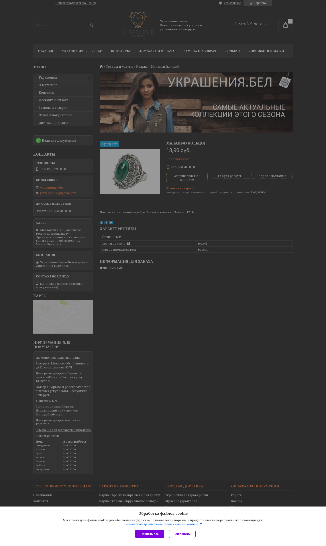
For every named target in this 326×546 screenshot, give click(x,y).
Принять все (150, 534)
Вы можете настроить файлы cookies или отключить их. (162, 524)
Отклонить (182, 534)
